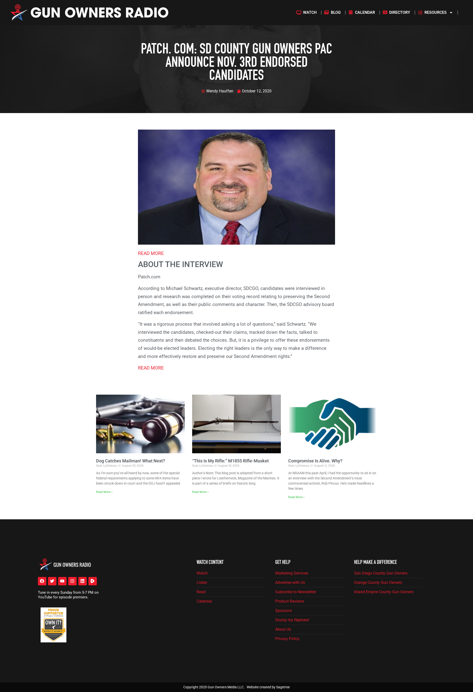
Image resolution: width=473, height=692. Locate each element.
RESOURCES (435, 12)
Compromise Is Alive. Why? (315, 460)
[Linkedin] (82, 581)
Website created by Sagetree (268, 687)
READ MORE (151, 253)
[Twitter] (52, 581)
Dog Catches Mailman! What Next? (130, 460)
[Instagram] (72, 581)
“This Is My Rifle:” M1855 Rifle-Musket (230, 460)
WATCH (310, 12)
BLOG (336, 12)
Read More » (104, 492)
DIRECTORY (399, 12)
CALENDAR (365, 12)
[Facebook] (42, 581)
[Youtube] (62, 581)
